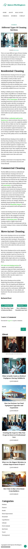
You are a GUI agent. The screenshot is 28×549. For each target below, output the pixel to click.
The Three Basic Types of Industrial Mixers (7, 309)
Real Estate (19, 12)
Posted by (14, 50)
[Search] (23, 329)
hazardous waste (12, 219)
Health (4, 510)
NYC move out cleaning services (10, 265)
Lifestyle (4, 523)
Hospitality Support (15, 204)
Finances (6, 16)
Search (4, 326)
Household (5, 516)
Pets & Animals (6, 526)
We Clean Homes (12, 99)
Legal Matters (5, 519)
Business (14, 16)
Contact (22, 16)
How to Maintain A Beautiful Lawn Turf (21, 309)
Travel (3, 532)
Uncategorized (6, 535)
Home (5, 12)
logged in (10, 320)
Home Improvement (7, 513)
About (11, 12)
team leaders (7, 185)
